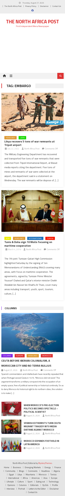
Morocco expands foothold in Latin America (41, 442)
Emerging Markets (33, 467)
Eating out (40, 481)
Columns (11, 308)
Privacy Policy (30, 6)
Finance (57, 467)
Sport (30, 481)
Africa (25, 477)
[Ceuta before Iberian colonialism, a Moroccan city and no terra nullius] (32, 332)
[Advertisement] (32, 52)
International (35, 238)
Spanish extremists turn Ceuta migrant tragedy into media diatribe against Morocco (42, 426)
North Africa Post (31, 148)
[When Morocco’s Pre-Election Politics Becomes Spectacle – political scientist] (11, 409)
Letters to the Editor (37, 488)
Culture (21, 481)
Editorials (34, 485)
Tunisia (50, 238)
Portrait (21, 488)
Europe (19, 355)
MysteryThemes (45, 463)
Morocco (46, 355)
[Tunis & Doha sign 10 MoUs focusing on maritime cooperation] (32, 211)
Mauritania (30, 474)
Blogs (21, 471)
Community (10, 471)
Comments (32, 471)
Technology (54, 481)
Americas (36, 477)
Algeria (57, 471)
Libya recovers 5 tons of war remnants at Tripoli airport (29, 143)
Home (6, 467)
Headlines (10, 137)
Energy (48, 467)
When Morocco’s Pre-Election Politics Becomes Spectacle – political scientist (41, 408)
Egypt (11, 474)
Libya (22, 137)
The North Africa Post (12, 6)
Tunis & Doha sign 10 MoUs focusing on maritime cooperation (28, 244)
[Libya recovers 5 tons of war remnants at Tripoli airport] (32, 112)
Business (17, 467)
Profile (55, 485)
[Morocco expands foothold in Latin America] (11, 445)
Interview (11, 488)
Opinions (11, 485)
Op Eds (45, 485)
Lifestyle (10, 481)
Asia (8, 238)
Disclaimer (44, 6)
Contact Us (56, 6)
